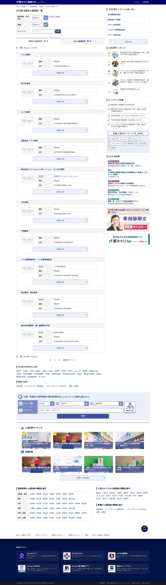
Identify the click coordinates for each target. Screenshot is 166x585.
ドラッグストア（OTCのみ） (57, 386)
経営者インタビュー (58, 535)
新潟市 (140, 496)
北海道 (32, 494)
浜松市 (98, 499)
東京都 (64, 499)
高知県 (84, 513)
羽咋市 (70, 371)
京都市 (145, 493)
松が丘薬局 (25, 83)
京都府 (45, 508)
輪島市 (38, 371)
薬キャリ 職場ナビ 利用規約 (100, 535)
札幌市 (119, 493)
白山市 (51, 371)
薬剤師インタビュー (74, 535)
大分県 (58, 518)
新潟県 (32, 503)
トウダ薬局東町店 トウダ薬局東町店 (36, 259)
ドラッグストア (117, 143)
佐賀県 (38, 518)
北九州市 (128, 496)
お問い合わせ (136, 583)
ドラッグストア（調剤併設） (34, 386)
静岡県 (77, 503)
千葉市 (121, 496)
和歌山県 (72, 508)
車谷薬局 (56, 299)
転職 (113, 147)
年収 (113, 139)
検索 (57, 31)
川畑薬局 (24, 231)
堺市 (134, 496)
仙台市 (114, 496)
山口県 (58, 513)
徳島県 (64, 513)
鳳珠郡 (98, 374)
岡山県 (45, 513)
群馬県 (45, 499)
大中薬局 (24, 202)
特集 (86, 535)
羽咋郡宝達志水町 (69, 374)
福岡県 (32, 518)
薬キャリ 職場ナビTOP (23, 535)
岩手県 (45, 494)
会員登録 (145, 2)
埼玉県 (51, 499)
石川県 (41, 6)
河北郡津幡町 (27, 374)
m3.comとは (146, 583)
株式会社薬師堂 (59, 332)
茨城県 (32, 499)
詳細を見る (60, 73)
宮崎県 (64, 518)
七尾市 (25, 371)
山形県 (64, 494)
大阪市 (105, 493)
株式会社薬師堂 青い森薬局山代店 (35, 325)
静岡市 (126, 499)
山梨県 (58, 503)
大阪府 (51, 508)
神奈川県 (72, 499)
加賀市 (44, 371)
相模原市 (112, 499)
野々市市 (42, 377)
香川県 (71, 513)
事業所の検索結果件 (38, 41)
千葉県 (58, 499)
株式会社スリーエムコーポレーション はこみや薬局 (42, 169)
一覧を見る (128, 42)
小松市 (31, 371)
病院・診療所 (74, 386)
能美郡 (84, 371)
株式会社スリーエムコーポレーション (66, 176)
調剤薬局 (19, 386)
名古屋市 (112, 493)
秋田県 (58, 494)
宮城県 (51, 494)
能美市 (57, 371)
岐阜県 (71, 503)
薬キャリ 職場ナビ (22, 6)
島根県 (38, 513)
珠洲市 (63, 371)
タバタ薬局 (25, 112)
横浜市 (98, 493)
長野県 (64, 503)
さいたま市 (100, 496)
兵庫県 (58, 508)
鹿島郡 (79, 374)
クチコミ (136, 139)
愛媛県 (77, 513)
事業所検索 (33, 6)
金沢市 (18, 371)
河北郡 (18, 374)
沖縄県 (79, 518)
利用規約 (102, 583)
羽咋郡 (47, 374)
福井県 (51, 503)
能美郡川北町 (93, 371)
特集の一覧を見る (83, 478)
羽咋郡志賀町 (56, 374)
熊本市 (105, 499)
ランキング (124, 139)
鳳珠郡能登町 (32, 377)
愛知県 (84, 503)
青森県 (38, 494)
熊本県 (51, 518)
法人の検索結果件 (82, 41)
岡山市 (119, 499)
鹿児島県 (72, 518)
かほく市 (77, 371)
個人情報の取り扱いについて (115, 583)
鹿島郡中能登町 (89, 374)
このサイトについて (41, 535)
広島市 (108, 496)
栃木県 (38, 499)
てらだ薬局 (25, 55)
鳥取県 (32, 513)
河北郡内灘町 (38, 374)
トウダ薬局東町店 (59, 266)
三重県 (32, 508)
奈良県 (64, 508)
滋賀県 (38, 508)
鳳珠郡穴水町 (21, 377)
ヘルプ (128, 583)
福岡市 (126, 493)
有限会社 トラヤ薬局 (29, 141)
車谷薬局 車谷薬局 (29, 292)
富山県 (38, 503)
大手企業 (142, 143)
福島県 (71, 494)
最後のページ (68, 360)
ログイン (137, 2)
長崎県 (45, 518)
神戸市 (132, 493)
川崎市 (139, 493)
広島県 (51, 513)
